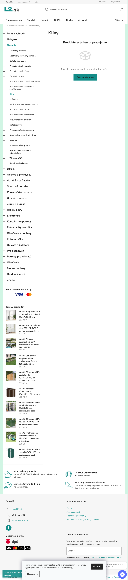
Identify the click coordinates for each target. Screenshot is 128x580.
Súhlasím (96, 566)
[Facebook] (9, 528)
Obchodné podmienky (76, 515)
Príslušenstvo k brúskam (21, 119)
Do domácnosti (16, 274)
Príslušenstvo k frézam (20, 109)
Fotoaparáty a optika (19, 227)
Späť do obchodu (85, 77)
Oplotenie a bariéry (18, 61)
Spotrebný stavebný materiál (23, 55)
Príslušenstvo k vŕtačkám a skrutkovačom (22, 87)
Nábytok (12, 39)
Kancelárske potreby (19, 221)
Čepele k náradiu (17, 76)
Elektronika (13, 215)
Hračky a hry (14, 210)
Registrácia (115, 2)
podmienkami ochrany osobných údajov (105, 558)
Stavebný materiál (18, 50)
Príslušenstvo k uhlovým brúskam (25, 81)
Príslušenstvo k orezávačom (22, 114)
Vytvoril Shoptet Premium (110, 577)
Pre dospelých (15, 251)
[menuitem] (13, 20)
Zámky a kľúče (16, 158)
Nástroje (13, 140)
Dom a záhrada (16, 33)
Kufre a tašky (15, 239)
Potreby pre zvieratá (19, 256)
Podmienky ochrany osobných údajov (82, 519)
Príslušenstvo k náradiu (20, 66)
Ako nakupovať (24, 2)
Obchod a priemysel (19, 174)
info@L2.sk (17, 509)
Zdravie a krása (16, 204)
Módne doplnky (16, 268)
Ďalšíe (10, 169)
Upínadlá (14, 99)
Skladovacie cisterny (19, 163)
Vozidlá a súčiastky (18, 180)
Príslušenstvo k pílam (19, 71)
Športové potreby (17, 186)
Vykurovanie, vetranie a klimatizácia (20, 151)
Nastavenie (32, 574)
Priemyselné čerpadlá (20, 145)
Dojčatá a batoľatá (18, 245)
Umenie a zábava (17, 198)
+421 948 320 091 (21, 520)
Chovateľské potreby (19, 192)
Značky (11, 280)
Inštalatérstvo (16, 125)
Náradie (11, 45)
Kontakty (9, 2)
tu (72, 567)
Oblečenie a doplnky (19, 233)
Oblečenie (13, 262)
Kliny (12, 94)
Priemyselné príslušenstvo (22, 130)
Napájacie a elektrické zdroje (23, 135)
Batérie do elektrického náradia (24, 104)
